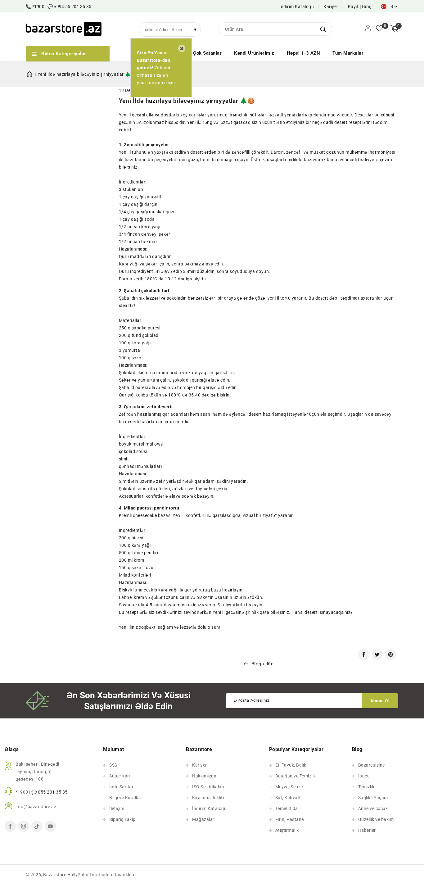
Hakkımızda (204, 775)
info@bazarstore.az (36, 806)
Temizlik (366, 786)
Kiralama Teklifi (208, 797)
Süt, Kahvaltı (288, 797)
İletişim (116, 808)
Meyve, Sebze (289, 786)
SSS (113, 765)
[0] (379, 29)
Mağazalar (203, 819)
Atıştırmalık (287, 830)
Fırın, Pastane (289, 819)
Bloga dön (262, 664)
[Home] (32, 74)
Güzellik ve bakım (376, 819)
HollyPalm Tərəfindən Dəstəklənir (102, 874)
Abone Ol (380, 700)
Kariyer (330, 6)
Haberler (367, 830)
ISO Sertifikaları (208, 786)
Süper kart (120, 775)
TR (390, 6)
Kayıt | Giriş (360, 6)
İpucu (364, 775)
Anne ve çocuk (373, 808)
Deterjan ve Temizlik (295, 775)
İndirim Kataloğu (296, 6)
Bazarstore (54, 874)
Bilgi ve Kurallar (125, 797)
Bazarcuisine (371, 765)
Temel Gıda (286, 808)
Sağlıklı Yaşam (373, 797)
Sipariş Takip (122, 819)
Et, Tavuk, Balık (290, 765)
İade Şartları (122, 786)
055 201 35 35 (53, 792)
